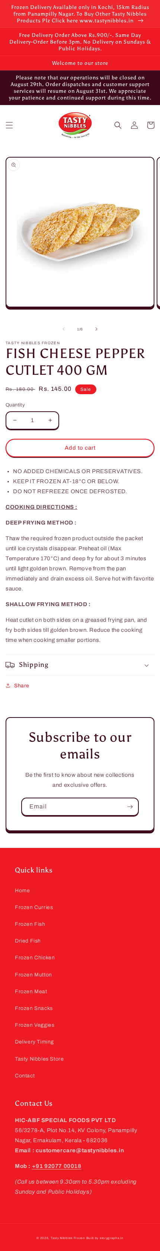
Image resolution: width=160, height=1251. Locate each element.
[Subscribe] (130, 807)
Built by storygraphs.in (105, 1238)
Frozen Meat (31, 991)
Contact (25, 1076)
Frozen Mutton (33, 975)
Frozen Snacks (34, 1008)
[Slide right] (96, 329)
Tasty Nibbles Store (39, 1059)
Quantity (15, 405)
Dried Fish (28, 941)
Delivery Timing (34, 1042)
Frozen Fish (30, 924)
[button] (9, 125)
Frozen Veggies (34, 1025)
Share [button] (21, 685)
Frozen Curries (34, 907)
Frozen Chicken (35, 957)
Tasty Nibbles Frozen (68, 1238)
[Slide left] (63, 329)
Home (22, 890)
